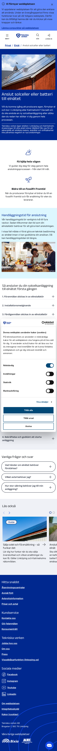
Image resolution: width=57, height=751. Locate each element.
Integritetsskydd (10, 709)
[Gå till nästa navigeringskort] (9, 512)
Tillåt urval (29, 418)
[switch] (50, 374)
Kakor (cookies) (10, 714)
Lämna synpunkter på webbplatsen (20, 28)
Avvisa (28, 426)
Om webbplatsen (11, 703)
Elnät (17, 45)
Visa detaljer (42, 402)
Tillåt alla (28, 410)
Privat (8, 45)
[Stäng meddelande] (51, 4)
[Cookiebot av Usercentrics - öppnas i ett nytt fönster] (42, 323)
